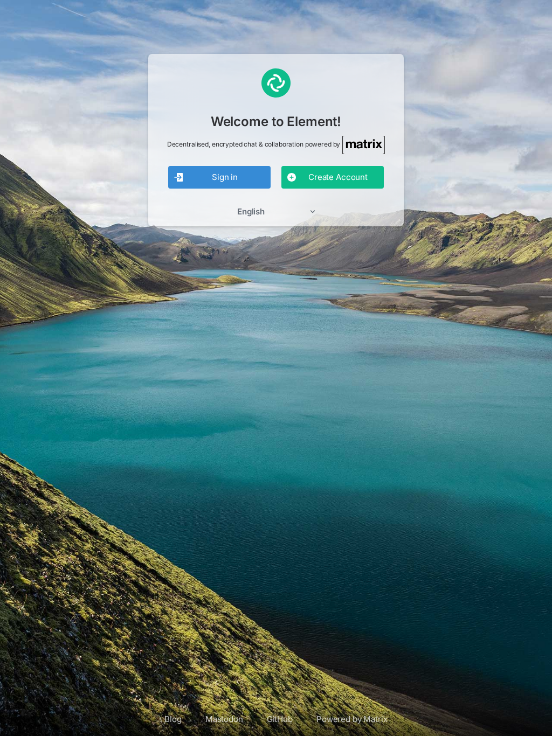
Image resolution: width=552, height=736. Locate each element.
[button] (276, 211)
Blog (172, 719)
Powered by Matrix (352, 719)
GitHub (280, 719)
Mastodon (224, 719)
